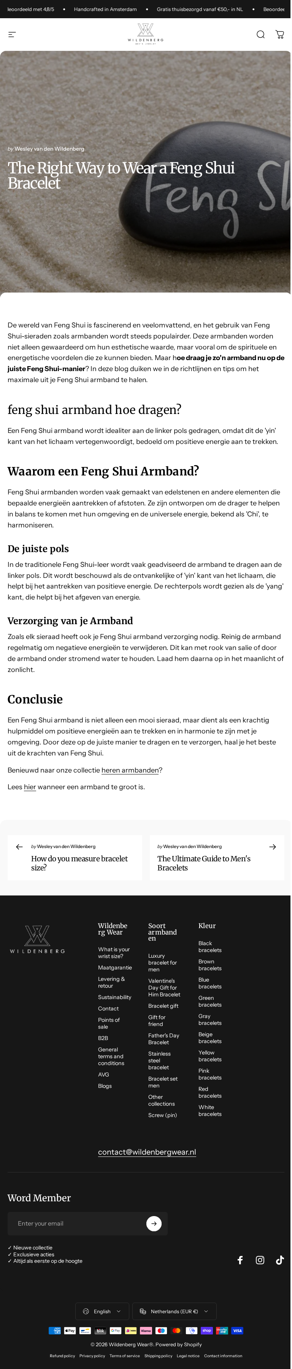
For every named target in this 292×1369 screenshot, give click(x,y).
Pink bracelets (210, 1074)
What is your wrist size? (114, 953)
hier (30, 787)
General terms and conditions (111, 1056)
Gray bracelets (210, 1019)
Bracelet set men (163, 1082)
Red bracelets (210, 1092)
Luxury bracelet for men (162, 962)
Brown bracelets (210, 965)
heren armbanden (130, 770)
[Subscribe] (154, 1223)
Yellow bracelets (210, 1056)
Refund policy (62, 1355)
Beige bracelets (210, 1038)
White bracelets (210, 1110)
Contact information (223, 1355)
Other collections (161, 1100)
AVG (103, 1074)
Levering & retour (111, 982)
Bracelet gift (163, 1005)
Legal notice (188, 1355)
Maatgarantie (115, 967)
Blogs (105, 1086)
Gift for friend (156, 1021)
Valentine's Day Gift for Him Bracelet (164, 987)
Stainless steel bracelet (159, 1060)
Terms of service (125, 1355)
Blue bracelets (210, 983)
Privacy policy (92, 1355)
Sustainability (115, 997)
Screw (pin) (162, 1115)
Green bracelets (210, 1001)
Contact (108, 1008)
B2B (103, 1038)
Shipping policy (158, 1355)
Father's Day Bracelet (163, 1039)
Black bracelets (210, 947)
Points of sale (109, 1023)
